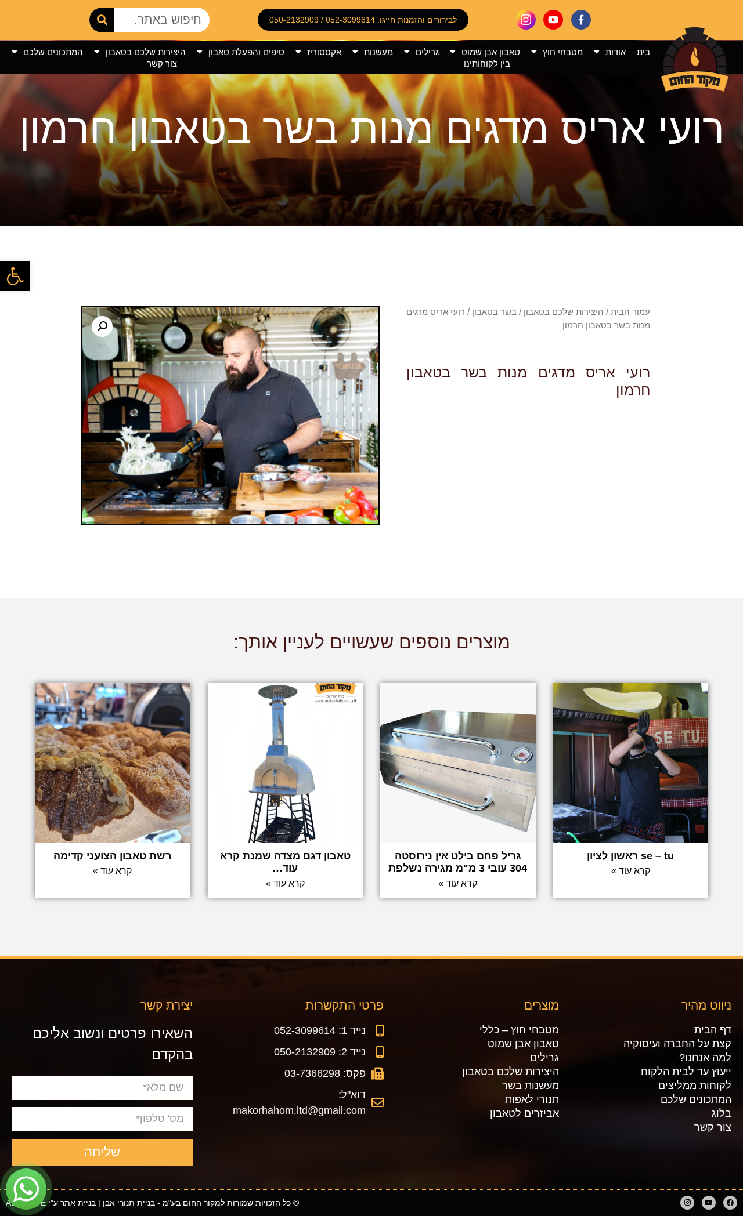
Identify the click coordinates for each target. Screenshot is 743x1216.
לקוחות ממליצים (694, 1085)
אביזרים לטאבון (524, 1113)
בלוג (721, 1113)
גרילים (427, 52)
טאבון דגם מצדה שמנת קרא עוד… (285, 862)
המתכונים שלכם (53, 52)
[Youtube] (709, 1203)
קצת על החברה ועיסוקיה (677, 1044)
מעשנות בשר (530, 1085)
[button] (15, 276)
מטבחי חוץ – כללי (519, 1030)
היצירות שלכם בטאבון (146, 52)
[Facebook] (730, 1203)
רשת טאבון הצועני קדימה (112, 856)
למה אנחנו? (705, 1057)
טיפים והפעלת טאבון (246, 52)
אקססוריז (324, 52)
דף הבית (712, 1030)
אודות (615, 52)
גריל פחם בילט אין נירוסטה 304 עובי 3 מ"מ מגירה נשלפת (457, 862)
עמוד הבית (630, 312)
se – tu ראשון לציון (630, 856)
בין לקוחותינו (487, 63)
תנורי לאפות (532, 1099)
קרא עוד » (630, 871)
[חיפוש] (101, 20)
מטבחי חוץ (563, 52)
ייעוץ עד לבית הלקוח (686, 1071)
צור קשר (162, 63)
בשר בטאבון (494, 312)
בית (643, 52)
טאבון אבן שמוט (490, 52)
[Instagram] (687, 1203)
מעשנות (378, 52)
